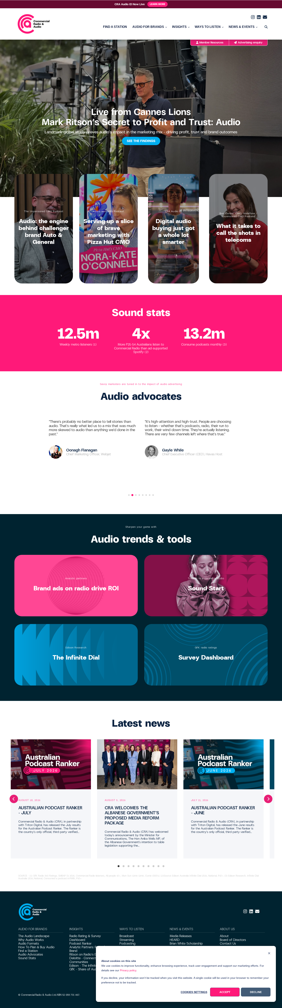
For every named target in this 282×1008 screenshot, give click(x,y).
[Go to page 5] (142, 495)
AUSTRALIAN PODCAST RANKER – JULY (50, 810)
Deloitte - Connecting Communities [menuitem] (84, 960)
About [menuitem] (224, 936)
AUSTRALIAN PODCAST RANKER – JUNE (223, 810)
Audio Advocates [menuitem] (30, 954)
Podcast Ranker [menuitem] (80, 943)
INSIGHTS (179, 26)
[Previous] (14, 799)
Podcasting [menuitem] (127, 943)
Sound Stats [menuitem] (27, 958)
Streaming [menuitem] (127, 940)
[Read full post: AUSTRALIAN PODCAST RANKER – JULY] (51, 764)
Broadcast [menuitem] (127, 936)
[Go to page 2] (132, 495)
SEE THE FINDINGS (141, 141)
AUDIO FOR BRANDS (148, 26)
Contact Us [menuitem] (228, 943)
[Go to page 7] (149, 495)
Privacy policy (128, 970)
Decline (256, 992)
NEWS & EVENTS (242, 26)
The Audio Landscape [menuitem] (33, 936)
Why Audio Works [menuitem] (31, 940)
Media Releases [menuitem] (181, 936)
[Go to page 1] (129, 495)
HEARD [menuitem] (175, 940)
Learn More (157, 4)
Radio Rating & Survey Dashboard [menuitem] (85, 938)
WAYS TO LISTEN (208, 26)
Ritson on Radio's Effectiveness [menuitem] (91, 954)
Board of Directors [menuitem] (233, 940)
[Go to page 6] (146, 495)
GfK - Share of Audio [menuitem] (84, 969)
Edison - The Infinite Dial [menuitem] (86, 965)
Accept (224, 992)
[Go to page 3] (136, 495)
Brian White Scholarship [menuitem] (186, 943)
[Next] (268, 799)
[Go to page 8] (153, 495)
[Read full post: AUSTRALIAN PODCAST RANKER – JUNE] (223, 764)
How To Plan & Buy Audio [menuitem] (36, 947)
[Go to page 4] (139, 495)
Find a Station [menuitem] (28, 951)
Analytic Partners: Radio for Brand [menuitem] (88, 949)
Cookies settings (194, 992)
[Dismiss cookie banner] (269, 953)
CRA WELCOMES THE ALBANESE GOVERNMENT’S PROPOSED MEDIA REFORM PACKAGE (132, 815)
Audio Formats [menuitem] (28, 943)
